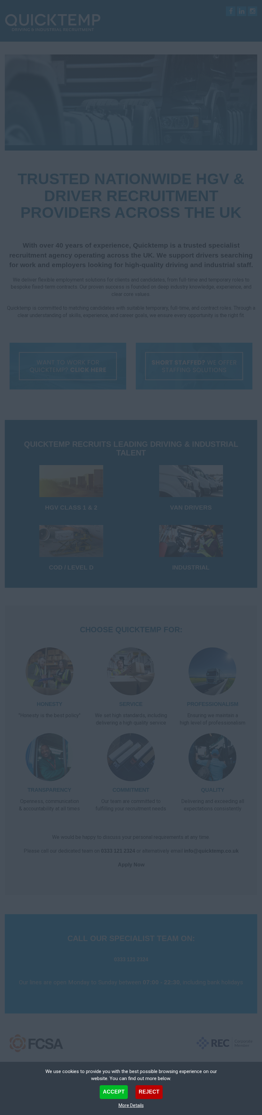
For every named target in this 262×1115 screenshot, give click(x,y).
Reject (149, 1092)
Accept (114, 1092)
